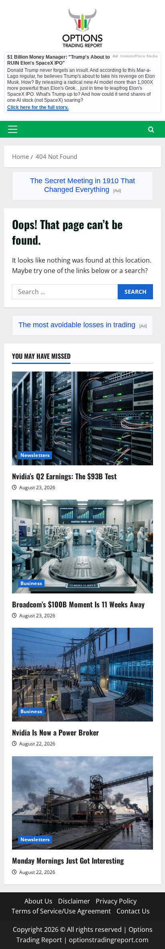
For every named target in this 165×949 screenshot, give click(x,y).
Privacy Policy (116, 901)
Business (31, 583)
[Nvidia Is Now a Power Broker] (82, 675)
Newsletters (35, 455)
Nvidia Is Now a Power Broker (55, 732)
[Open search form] (151, 129)
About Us (38, 901)
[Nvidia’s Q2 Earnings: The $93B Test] (82, 418)
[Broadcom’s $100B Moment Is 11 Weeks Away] (82, 546)
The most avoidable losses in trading (82, 325)
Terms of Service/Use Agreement (61, 911)
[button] (12, 129)
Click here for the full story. (37, 107)
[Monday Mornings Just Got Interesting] (82, 803)
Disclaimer (74, 901)
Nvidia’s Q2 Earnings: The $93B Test (64, 476)
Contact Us (133, 911)
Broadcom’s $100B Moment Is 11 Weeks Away (78, 604)
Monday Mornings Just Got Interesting (68, 860)
